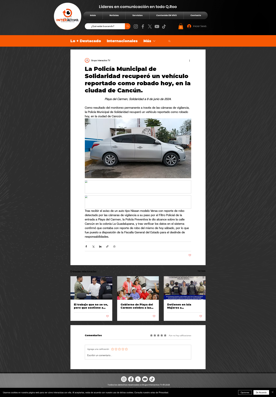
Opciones (245, 392)
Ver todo (202, 271)
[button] (180, 26)
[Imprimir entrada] (114, 246)
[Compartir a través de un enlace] (107, 246)
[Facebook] (143, 26)
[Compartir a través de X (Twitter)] (93, 246)
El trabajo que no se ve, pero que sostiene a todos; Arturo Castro (91, 306)
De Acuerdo (261, 392)
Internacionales (122, 41)
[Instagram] (136, 26)
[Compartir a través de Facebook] (86, 246)
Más (147, 41)
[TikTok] (164, 26)
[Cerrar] (272, 392)
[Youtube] (145, 379)
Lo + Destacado (85, 41)
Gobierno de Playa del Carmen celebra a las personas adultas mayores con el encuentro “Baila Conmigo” (137, 306)
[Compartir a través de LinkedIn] (100, 246)
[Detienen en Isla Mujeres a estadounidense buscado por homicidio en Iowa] (185, 288)
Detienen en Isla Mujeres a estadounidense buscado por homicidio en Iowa (184, 306)
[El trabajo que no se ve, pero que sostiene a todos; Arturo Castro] (91, 288)
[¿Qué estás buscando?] (127, 26)
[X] (150, 26)
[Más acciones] (189, 60)
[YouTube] (157, 26)
